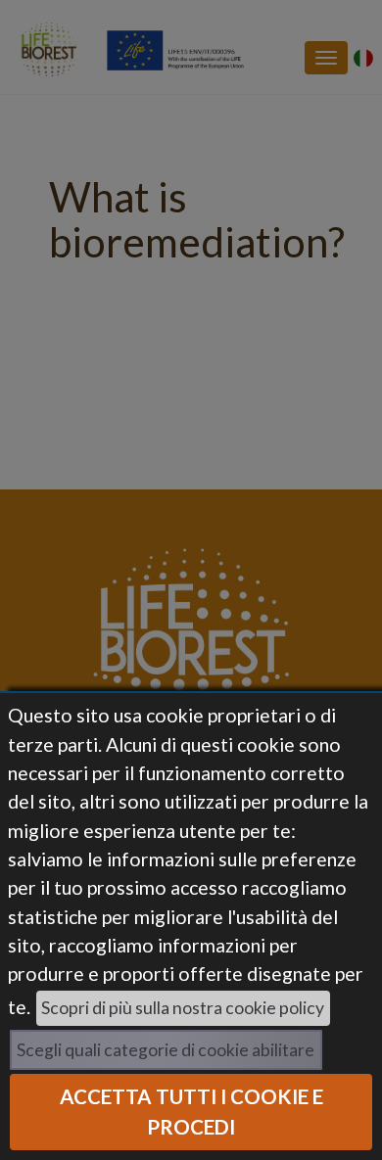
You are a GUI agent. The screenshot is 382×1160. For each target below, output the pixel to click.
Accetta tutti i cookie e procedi (191, 1111)
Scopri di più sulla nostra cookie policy (182, 1008)
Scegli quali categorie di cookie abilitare (165, 1050)
